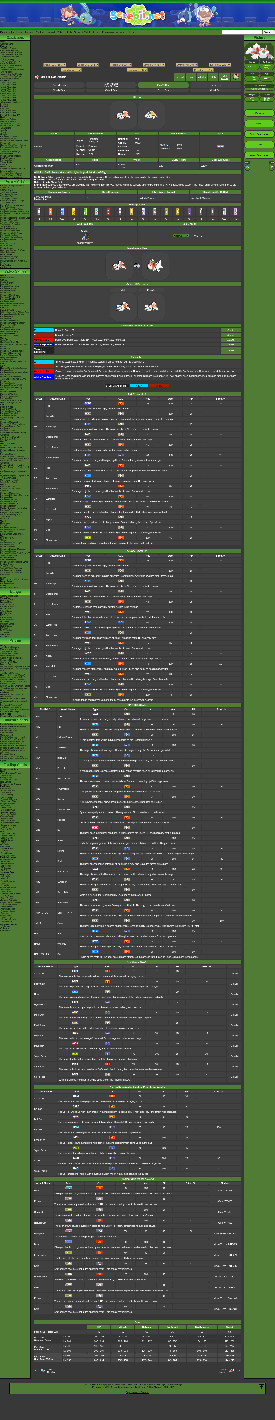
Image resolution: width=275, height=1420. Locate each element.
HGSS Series (6, 626)
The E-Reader (6, 517)
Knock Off (39, 1140)
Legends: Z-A (6, 284)
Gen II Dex (163, 90)
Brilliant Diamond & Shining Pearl (14, 312)
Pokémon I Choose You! (11, 705)
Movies (15, 641)
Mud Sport (39, 1025)
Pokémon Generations (10, 231)
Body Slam (39, 984)
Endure (38, 1201)
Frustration (63, 789)
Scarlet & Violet (7, 282)
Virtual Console (7, 566)
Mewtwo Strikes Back (10, 649)
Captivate (39, 1212)
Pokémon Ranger (8, 506)
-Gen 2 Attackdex (8, 85)
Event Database (7, 171)
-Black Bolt (5, 806)
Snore (37, 1160)
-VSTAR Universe (8, 920)
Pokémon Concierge (9, 257)
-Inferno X (4, 883)
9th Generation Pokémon (11, 173)
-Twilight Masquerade (9, 823)
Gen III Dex (111, 90)
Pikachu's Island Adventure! (12, 741)
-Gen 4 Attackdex (8, 89)
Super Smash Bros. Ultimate (13, 362)
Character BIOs (7, 600)
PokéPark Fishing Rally (10, 514)
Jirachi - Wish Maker (9, 662)
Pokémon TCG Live (9, 336)
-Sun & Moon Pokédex (10, 61)
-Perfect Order (6, 797)
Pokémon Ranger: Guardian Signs (12, 451)
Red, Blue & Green (8, 538)
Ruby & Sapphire (7, 486)
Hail (59, 727)
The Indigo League (8, 192)
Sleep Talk (62, 892)
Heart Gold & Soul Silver (11, 448)
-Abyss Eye (5, 874)
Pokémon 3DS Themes (10, 570)
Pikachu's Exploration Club (12, 744)
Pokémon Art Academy (10, 377)
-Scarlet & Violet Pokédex (11, 74)
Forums (29, 32)
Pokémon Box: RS (8, 502)
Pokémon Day (6, 154)
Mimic (37, 1287)
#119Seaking (223, 1370)
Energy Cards (6, 778)
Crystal (3, 525)
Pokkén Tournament (9, 396)
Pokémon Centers (8, 139)
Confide (61, 923)
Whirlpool (39, 1233)
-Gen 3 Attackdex (8, 87)
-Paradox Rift (6, 829)
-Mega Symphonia (8, 887)
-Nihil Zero (4, 879)
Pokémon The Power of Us (12, 707)
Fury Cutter (40, 1255)
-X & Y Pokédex (7, 59)
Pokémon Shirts (7, 160)
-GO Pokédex (6, 72)
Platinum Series (7, 624)
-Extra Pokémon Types (10, 773)
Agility (49, 519)
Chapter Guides (7, 604)
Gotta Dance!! (6, 735)
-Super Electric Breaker (10, 902)
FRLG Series (6, 617)
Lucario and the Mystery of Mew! (15, 666)
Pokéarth (131, 32)
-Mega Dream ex (7, 881)
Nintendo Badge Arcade (10, 403)
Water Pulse (52, 457)
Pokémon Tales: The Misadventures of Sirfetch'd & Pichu (13, 261)
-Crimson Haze (7, 913)
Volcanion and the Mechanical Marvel (13, 702)
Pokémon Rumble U (9, 415)
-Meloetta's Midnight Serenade (13, 688)
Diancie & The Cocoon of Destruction (11, 695)
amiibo (3, 577)
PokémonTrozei (7, 510)
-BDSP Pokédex (7, 68)
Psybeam (39, 1046)
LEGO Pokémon (7, 158)
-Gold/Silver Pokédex (9, 50)
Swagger (62, 882)
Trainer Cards (6, 775)
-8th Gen (4, 132)
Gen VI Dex (163, 85)
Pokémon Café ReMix (10, 295)
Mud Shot (39, 1015)
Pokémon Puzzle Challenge (12, 530)
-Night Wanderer (7, 909)
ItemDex (4, 104)
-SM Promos (5, 866)
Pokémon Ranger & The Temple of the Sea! (14, 670)
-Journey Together (8, 812)
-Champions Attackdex (10, 102)
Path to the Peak (7, 244)
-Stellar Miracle (7, 907)
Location (190, 77)
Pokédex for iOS (7, 439)
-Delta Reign (5, 788)
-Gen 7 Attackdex (8, 96)
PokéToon (4, 241)
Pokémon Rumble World (11, 385)
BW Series (5, 628)
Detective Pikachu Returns (12, 303)
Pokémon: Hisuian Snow (11, 237)
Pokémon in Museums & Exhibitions (11, 148)
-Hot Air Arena (6, 896)
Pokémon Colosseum (9, 493)
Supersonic (52, 437)
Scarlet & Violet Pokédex (87, 32)
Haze (37, 994)
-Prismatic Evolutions (9, 814)
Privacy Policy (147, 1384)
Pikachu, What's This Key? (12, 756)
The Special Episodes (10, 222)
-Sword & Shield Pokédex (11, 65)
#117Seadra (51, 1370)
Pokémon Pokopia (8, 288)
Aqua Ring (51, 478)
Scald (60, 861)
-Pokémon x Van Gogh (10, 151)
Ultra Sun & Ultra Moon (10, 342)
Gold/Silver (5, 523)
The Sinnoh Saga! (8, 203)
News (2, 42)
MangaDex (5, 598)
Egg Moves (224, 77)
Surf (59, 933)
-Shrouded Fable (7, 821)
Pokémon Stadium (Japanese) (13, 549)
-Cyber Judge (6, 917)
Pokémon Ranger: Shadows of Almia (14, 472)
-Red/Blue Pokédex (8, 48)
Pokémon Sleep (7, 301)
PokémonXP (5, 143)
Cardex (3, 117)
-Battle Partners (7, 898)
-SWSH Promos (7, 864)
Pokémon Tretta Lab (9, 413)
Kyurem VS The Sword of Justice (15, 686)
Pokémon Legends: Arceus (12, 314)
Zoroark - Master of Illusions (13, 679)
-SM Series (5, 842)
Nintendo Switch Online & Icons (14, 579)
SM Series (4, 637)
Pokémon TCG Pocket (10, 306)
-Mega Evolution (7, 803)
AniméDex (4, 188)
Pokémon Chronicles (9, 220)
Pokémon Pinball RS (9, 504)
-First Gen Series (7, 855)
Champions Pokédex (113, 32)
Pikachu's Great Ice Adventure (14, 746)
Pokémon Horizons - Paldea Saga (15, 218)
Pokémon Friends (8, 291)
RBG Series (5, 609)
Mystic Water (84, 243)
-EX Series (5, 851)
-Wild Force (5, 915)
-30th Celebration (7, 790)
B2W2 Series (6, 630)
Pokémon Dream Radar (10, 411)
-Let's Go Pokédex (8, 63)
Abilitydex (4, 108)
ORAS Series (6, 635)
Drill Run (38, 1119)
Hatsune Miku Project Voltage (13, 145)
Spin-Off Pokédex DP (9, 113)
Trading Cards (15, 765)
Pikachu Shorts (15, 720)
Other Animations (8, 252)
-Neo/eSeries (6, 853)
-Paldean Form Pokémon (11, 177)
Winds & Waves (7, 278)
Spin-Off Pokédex (8, 111)
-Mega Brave (6, 885)
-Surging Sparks (7, 816)
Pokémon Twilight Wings (11, 233)
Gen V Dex (215, 85)
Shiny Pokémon (7, 226)
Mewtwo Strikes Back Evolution (14, 709)
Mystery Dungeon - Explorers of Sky (14, 468)
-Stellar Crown (6, 818)
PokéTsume (5, 267)
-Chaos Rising (6, 795)
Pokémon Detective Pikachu (13, 716)
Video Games (15, 271)
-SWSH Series (6, 840)
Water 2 (198, 235)
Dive (59, 954)
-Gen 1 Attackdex (8, 83)
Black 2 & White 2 (8, 409)
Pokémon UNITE (7, 299)
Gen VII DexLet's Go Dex (111, 85)
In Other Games (7, 564)
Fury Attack (52, 488)
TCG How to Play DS (10, 437)
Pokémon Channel (8, 499)
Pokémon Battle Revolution (12, 465)
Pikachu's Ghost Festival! (11, 739)
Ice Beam (62, 747)
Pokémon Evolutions (9, 235)
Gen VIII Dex (59, 85)
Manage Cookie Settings (169, 1384)
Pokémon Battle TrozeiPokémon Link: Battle (14, 373)
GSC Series (5, 613)
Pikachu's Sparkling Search (12, 748)
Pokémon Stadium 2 (9, 527)
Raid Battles (5, 782)
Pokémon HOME (7, 316)
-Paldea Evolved (7, 836)
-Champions (5, 128)
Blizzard (61, 758)
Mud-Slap (39, 1035)
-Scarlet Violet (6, 838)
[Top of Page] (261, 1387)
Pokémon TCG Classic (10, 784)
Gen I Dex (215, 90)
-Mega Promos (6, 859)
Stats (213, 77)
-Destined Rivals (7, 810)
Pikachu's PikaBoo (8, 731)
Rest (59, 830)
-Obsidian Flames (8, 833)
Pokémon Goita (7, 583)
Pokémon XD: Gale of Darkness (14, 495)
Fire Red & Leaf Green (10, 489)
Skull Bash (39, 1066)
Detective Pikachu (8, 357)
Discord (51, 32)
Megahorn (51, 540)
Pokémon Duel (6, 398)
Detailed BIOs (6, 602)
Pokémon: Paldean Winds (11, 239)
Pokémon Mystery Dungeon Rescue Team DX (12, 324)
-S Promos (5, 928)
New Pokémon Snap (9, 331)
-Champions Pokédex (9, 78)
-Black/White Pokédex (10, 57)
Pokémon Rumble (8, 454)
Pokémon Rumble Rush (10, 353)
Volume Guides (7, 607)
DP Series (4, 622)
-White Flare (5, 808)
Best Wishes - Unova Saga (12, 205)
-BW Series (5, 846)
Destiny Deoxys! (7, 664)
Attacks (202, 77)
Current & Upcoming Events (12, 169)
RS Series (4, 615)
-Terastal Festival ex (9, 900)
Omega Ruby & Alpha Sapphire (14, 368)
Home (19, 32)
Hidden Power (64, 737)
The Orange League (9, 194)
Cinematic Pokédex (9, 119)
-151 (2, 831)
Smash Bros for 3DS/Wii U (12, 400)
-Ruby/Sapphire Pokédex (11, 52)
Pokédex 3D (5, 428)
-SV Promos (5, 861)
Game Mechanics (8, 121)
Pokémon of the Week (10, 126)
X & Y (2, 366)
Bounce (38, 1109)
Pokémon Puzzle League (11, 542)
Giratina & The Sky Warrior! (12, 675)
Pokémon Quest (7, 359)
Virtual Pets (5, 575)
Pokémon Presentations (10, 156)
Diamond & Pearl (7, 443)
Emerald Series (7, 620)
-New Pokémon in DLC (10, 175)
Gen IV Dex (59, 90)
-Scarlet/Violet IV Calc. (10, 123)
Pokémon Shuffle (7, 383)
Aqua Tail (39, 973)
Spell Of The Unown (9, 654)
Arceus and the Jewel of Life (13, 677)
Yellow (3, 540)
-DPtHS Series (6, 849)
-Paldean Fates (7, 827)
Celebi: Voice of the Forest (12, 658)
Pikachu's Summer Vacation (12, 724)
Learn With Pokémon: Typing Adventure (13, 434)
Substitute (62, 902)
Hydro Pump (40, 1004)
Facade (61, 820)
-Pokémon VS (6, 922)
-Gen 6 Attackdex (8, 93)
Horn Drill (51, 509)
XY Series (4, 632)
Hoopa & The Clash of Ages (12, 699)
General (180, 77)
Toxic (60, 716)
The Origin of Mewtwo (10, 647)
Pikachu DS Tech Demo (11, 512)
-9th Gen (4, 130)
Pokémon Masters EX (10, 297)
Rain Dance (63, 778)
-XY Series (5, 844)
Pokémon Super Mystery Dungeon (11, 388)
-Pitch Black (5, 793)
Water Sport (52, 426)
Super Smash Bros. (9, 555)
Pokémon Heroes (8, 660)
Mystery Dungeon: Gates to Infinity (12, 419)
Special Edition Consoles (11, 568)
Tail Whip (50, 416)
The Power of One (8, 651)
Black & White (6, 407)
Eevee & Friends (7, 754)
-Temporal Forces (8, 825)
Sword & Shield (7, 310)
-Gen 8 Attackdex (8, 98)
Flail (48, 468)
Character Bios (7, 190)
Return (60, 799)
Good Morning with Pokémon (13, 250)
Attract (60, 840)
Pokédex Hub (64, 32)
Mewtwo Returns (7, 656)
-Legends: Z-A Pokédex (10, 76)
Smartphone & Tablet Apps (12, 573)
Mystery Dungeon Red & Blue (13, 508)
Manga (15, 592)
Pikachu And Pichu (8, 728)
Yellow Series (6, 611)
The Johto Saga (7, 196)
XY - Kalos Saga (7, 207)
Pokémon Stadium (8, 551)
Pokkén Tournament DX (10, 355)
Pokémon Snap (7, 545)
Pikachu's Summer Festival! (12, 737)
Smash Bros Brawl (8, 482)
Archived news (6, 44)
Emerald (4, 491)
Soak (48, 530)
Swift (36, 1266)
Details (230, 330)
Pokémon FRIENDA (9, 588)
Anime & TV (15, 181)
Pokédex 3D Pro (7, 430)
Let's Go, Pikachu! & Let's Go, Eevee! (14, 345)
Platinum (4, 446)
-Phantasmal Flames (9, 801)
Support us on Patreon (137, 1392)
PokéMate (4, 519)
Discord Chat (6, 167)
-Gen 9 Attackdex (8, 100)
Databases (15, 37)
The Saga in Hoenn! (9, 198)
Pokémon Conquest (9, 422)
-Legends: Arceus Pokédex (12, 70)
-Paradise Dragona (8, 905)
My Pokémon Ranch (9, 480)
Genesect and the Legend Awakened (11, 691)
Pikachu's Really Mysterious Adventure (13, 751)
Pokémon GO (6, 293)
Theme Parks (6, 162)
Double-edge (40, 1276)
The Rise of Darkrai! (9, 673)
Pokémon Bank (7, 370)
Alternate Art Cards (8, 780)
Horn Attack (52, 447)
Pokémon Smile (7, 327)
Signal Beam (40, 1056)
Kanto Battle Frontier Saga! (12, 201)
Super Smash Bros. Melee (12, 534)
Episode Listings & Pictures (12, 185)
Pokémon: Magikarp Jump (12, 351)
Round (60, 851)
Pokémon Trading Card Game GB (15, 553)
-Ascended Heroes (8, 799)
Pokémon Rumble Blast (10, 426)
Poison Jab (63, 871)
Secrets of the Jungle (9, 712)
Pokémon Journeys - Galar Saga (14, 211)
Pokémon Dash (7, 497)
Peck (48, 406)
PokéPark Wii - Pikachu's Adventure (11, 462)
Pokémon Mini (6, 532)
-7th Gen (4, 134)
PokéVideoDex (6, 248)
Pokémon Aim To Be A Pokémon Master (14, 214)
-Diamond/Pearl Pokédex (11, 55)
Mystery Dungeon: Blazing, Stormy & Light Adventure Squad (14, 457)
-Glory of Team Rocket (10, 894)
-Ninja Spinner (6, 877)
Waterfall (50, 499)
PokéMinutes (6, 246)
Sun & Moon (5, 340)
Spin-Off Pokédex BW (10, 115)
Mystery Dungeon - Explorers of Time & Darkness (14, 477)
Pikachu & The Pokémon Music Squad (14, 760)
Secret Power (64, 913)
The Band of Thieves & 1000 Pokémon (13, 380)
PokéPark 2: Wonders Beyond (13, 424)
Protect (61, 768)
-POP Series (5, 870)
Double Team (64, 809)
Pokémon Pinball (7, 547)
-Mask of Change (8, 911)
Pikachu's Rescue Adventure (13, 726)
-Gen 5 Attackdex (8, 91)
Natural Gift (40, 1223)
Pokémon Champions (9, 286)
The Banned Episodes (10, 224)
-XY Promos (5, 868)
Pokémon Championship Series (14, 141)
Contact (40, 32)
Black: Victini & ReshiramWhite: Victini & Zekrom (14, 683)
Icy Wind (38, 1129)
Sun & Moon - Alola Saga (11, 209)
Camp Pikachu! (7, 733)
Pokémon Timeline (8, 136)
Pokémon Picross (8, 392)
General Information (9, 596)
